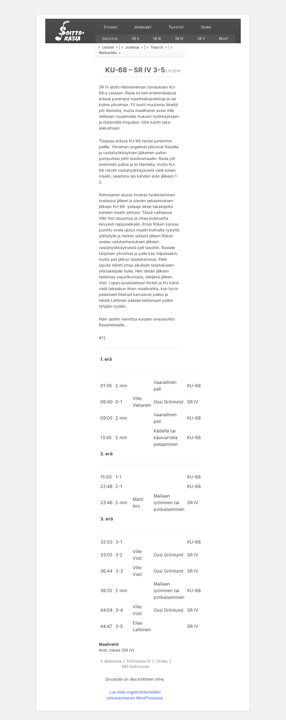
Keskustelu (108, 53)
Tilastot (176, 27)
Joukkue (132, 47)
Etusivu (110, 27)
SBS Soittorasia (135, 666)
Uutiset (108, 47)
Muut (223, 38)
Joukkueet (143, 27)
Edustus (110, 38)
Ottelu (162, 661)
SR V (201, 38)
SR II (135, 38)
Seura (206, 27)
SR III (157, 38)
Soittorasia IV (139, 661)
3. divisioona (110, 661)
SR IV (179, 38)
